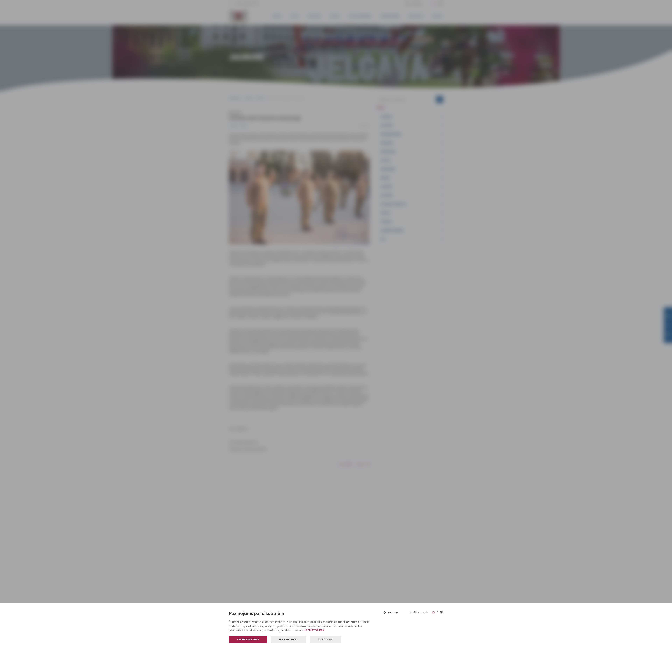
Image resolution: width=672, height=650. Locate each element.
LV (434, 612)
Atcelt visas (325, 639)
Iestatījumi (393, 612)
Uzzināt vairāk (314, 630)
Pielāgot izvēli (288, 639)
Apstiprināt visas (248, 639)
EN (441, 612)
